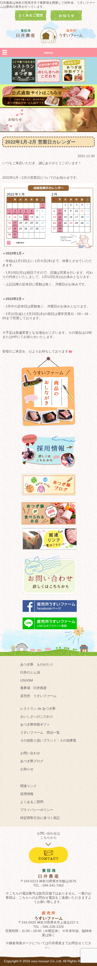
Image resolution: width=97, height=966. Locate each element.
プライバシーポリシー (36, 810)
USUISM (26, 680)
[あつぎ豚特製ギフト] (73, 81)
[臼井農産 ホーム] (48, 35)
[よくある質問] (31, 19)
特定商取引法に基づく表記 (40, 818)
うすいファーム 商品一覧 (40, 732)
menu (48, 52)
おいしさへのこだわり (36, 716)
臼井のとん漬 (30, 672)
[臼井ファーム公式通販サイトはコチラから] (48, 105)
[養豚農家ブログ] (48, 498)
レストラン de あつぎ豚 (38, 708)
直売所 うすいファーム (38, 696)
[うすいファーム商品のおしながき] (48, 430)
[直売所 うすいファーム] (71, 33)
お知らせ (26, 769)
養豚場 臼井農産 (33, 688)
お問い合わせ (30, 753)
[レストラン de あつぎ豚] (23, 81)
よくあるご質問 (31, 802)
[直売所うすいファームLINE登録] (50, 631)
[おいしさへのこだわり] (48, 81)
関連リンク (28, 786)
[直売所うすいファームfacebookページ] (50, 614)
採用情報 (26, 794)
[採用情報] (48, 469)
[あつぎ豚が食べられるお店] (48, 526)
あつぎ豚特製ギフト (35, 724)
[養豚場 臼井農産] (25, 33)
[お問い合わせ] (50, 597)
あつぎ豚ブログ (31, 761)
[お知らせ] (66, 19)
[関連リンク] (50, 552)
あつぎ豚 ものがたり (36, 664)
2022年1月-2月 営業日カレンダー (40, 141)
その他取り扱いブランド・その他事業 (48, 740)
